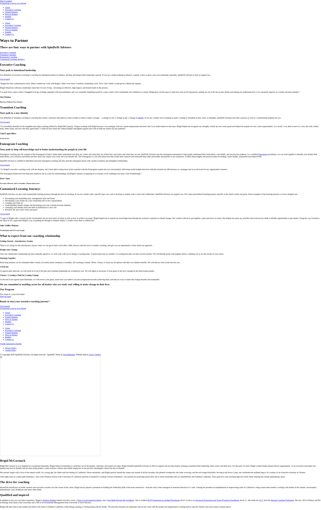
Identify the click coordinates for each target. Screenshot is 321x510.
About (7, 8)
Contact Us (9, 19)
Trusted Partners (11, 12)
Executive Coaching (13, 10)
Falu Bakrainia (69, 354)
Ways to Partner (11, 14)
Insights (8, 17)
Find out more (5, 296)
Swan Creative (95, 354)
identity (141, 118)
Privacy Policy (11, 348)
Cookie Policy (10, 350)
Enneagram (262, 154)
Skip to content (6, 1)
